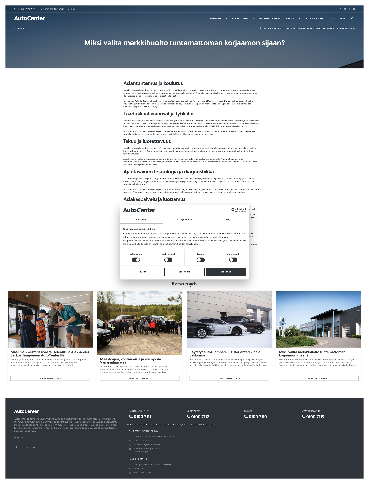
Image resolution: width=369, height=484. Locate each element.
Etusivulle (21, 28)
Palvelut (292, 18)
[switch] (168, 259)
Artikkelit (279, 28)
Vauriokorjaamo (270, 18)
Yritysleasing (314, 18)
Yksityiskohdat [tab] (184, 219)
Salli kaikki (226, 272)
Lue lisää (19, 437)
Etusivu (266, 28)
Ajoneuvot (218, 18)
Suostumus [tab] (141, 219)
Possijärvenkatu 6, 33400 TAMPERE (152, 464)
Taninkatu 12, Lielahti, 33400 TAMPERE (154, 436)
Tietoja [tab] (227, 219)
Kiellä (143, 272)
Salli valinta (184, 272)
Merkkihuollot (242, 18)
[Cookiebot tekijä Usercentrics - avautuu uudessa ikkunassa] (233, 210)
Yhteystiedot (336, 18)
